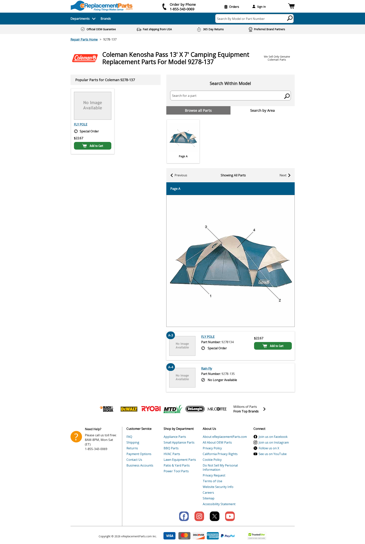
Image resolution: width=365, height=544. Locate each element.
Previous (181, 175)
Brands (106, 18)
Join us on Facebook (273, 437)
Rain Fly (206, 368)
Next (283, 175)
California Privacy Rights (220, 454)
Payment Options (138, 454)
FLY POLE (80, 124)
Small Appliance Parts (179, 442)
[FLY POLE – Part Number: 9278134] (92, 105)
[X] (214, 516)
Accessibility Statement (219, 504)
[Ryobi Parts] (151, 409)
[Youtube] (230, 516)
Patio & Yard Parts (177, 465)
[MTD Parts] (173, 409)
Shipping (132, 442)
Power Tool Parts (176, 471)
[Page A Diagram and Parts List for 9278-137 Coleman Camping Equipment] (230, 261)
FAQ (129, 437)
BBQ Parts (171, 448)
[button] (291, 7)
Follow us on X (269, 448)
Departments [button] (80, 18)
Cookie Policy (212, 460)
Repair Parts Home (84, 39)
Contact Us (134, 460)
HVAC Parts (172, 454)
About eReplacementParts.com (225, 437)
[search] (290, 18)
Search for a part (184, 96)
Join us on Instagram (274, 442)
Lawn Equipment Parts (180, 460)
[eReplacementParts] (102, 6)
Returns (132, 448)
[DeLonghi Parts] (195, 409)
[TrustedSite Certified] (256, 536)
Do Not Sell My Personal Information (220, 467)
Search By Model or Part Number (241, 19)
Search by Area (262, 110)
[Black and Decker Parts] (106, 409)
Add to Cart (96, 146)
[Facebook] (184, 516)
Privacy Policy (212, 448)
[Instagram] (199, 516)
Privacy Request (214, 475)
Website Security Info (218, 487)
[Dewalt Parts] (129, 409)
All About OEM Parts (217, 442)
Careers (208, 492)
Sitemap (208, 498)
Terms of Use (212, 481)
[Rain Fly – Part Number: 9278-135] (182, 377)
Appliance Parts (175, 437)
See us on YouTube (273, 454)
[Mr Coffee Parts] (217, 409)
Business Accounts (139, 465)
